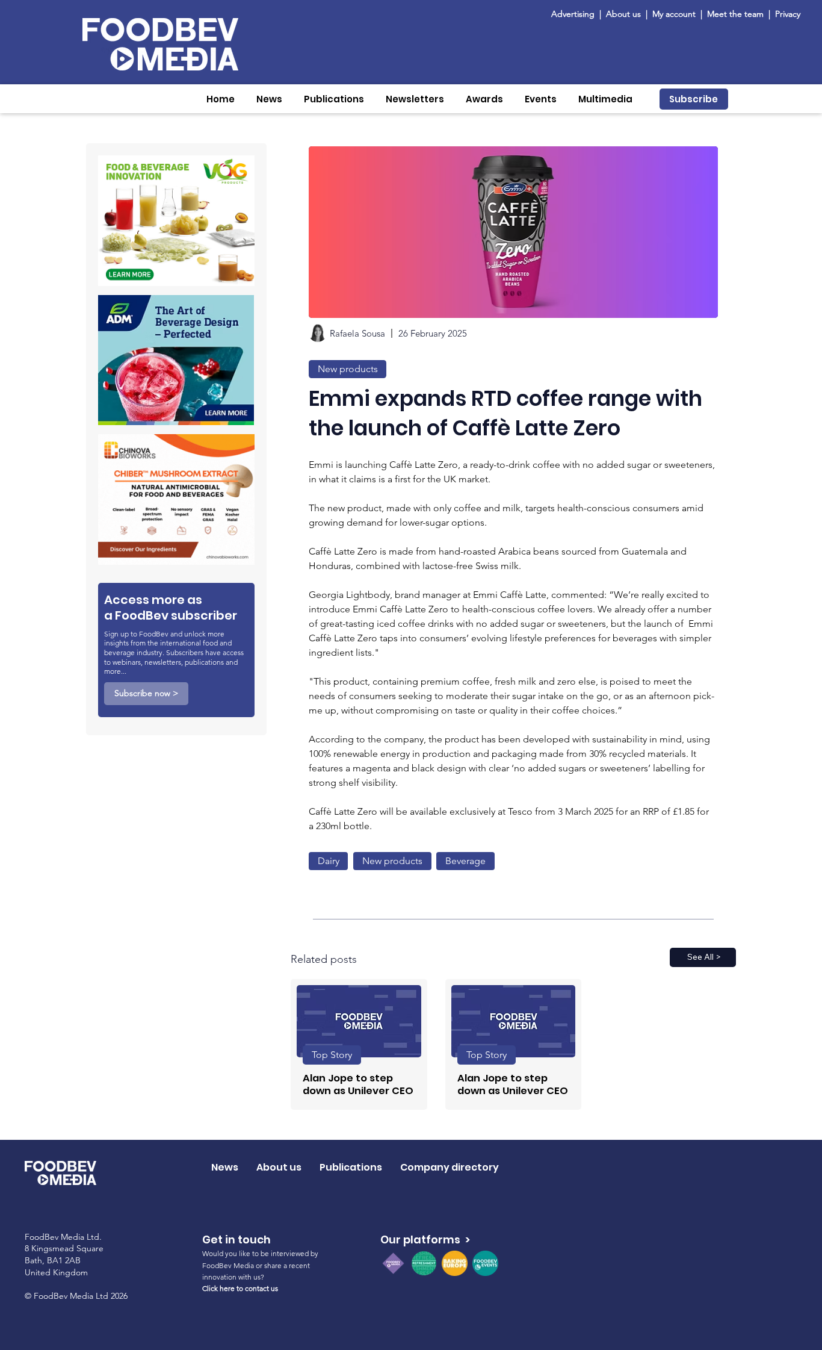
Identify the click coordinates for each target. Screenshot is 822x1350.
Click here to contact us (240, 1288)
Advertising (575, 13)
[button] (269, 99)
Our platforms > (425, 1239)
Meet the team (736, 13)
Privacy (787, 13)
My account (674, 13)
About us (623, 13)
